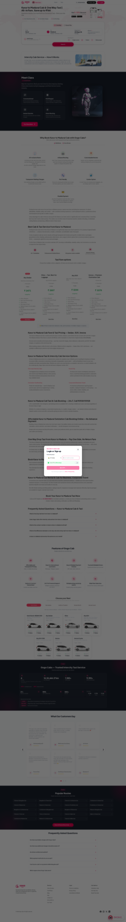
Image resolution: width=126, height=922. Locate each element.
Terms (66, 471)
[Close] (78, 449)
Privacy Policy (71, 471)
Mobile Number (50, 454)
